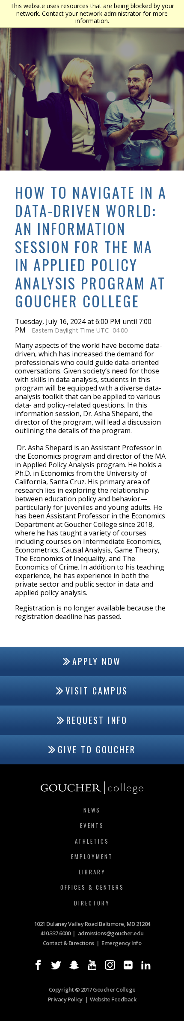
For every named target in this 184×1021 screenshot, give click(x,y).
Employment (92, 856)
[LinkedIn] (146, 965)
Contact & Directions (68, 943)
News (92, 810)
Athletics (92, 841)
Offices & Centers (92, 887)
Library (92, 872)
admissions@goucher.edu (111, 933)
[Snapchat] (74, 965)
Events (92, 825)
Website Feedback (113, 999)
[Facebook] (38, 965)
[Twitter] (56, 965)
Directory (92, 903)
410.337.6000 (55, 933)
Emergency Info (121, 943)
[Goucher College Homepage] (92, 787)
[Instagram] (110, 965)
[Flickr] (128, 965)
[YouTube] (92, 965)
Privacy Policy (65, 999)
